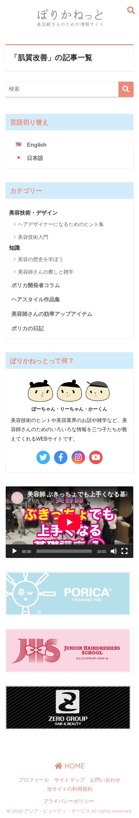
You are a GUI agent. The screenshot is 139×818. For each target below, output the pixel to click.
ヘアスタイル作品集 (35, 299)
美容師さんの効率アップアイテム (51, 314)
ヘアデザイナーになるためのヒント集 (61, 224)
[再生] (14, 551)
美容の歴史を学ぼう (40, 259)
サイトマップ (69, 780)
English (37, 145)
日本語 (35, 158)
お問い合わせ (105, 780)
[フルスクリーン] (124, 551)
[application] (69, 522)
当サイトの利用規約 (69, 789)
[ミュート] (113, 551)
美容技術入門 (33, 237)
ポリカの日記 (27, 328)
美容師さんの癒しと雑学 (46, 272)
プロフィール (34, 780)
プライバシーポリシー (68, 801)
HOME (73, 766)
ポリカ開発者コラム (35, 285)
